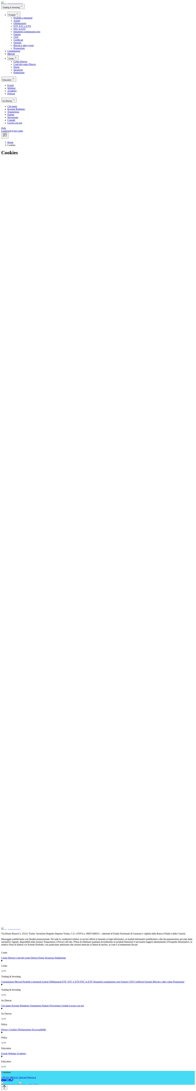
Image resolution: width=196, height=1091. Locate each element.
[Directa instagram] (7, 1080)
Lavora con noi (76, 1005)
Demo (41, 958)
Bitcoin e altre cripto (162, 981)
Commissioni (7, 981)
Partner (45, 1005)
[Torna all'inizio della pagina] (4, 1087)
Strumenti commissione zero (106, 981)
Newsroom (54, 1005)
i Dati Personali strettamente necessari (66, 920)
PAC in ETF (86, 981)
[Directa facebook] (2, 1080)
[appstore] (10, 1083)
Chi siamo (6, 1005)
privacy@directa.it (65, 709)
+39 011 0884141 (9, 1077)
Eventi (4, 1053)
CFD (131, 981)
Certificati (139, 981)
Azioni (45, 981)
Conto (13, 57)
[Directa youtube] (5, 1080)
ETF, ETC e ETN (71, 981)
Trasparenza (35, 1005)
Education (8, 79)
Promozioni (178, 981)
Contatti (64, 1005)
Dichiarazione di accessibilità (32, 1029)
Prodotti (14, 14)
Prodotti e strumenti (32, 981)
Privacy (5, 1029)
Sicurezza (49, 958)
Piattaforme (60, 958)
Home (10, 142)
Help (3, 128)
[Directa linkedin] (10, 1080)
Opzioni (148, 981)
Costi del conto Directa (26, 958)
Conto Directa (8, 958)
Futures (124, 981)
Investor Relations (20, 1005)
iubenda (5, 920)
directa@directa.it (27, 1077)
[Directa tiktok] (12, 1080)
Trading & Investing (12, 6)
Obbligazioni (55, 981)
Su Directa (8, 100)
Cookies (13, 1029)
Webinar (12, 1053)
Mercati (18, 981)
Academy (21, 1053)
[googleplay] (29, 1083)
